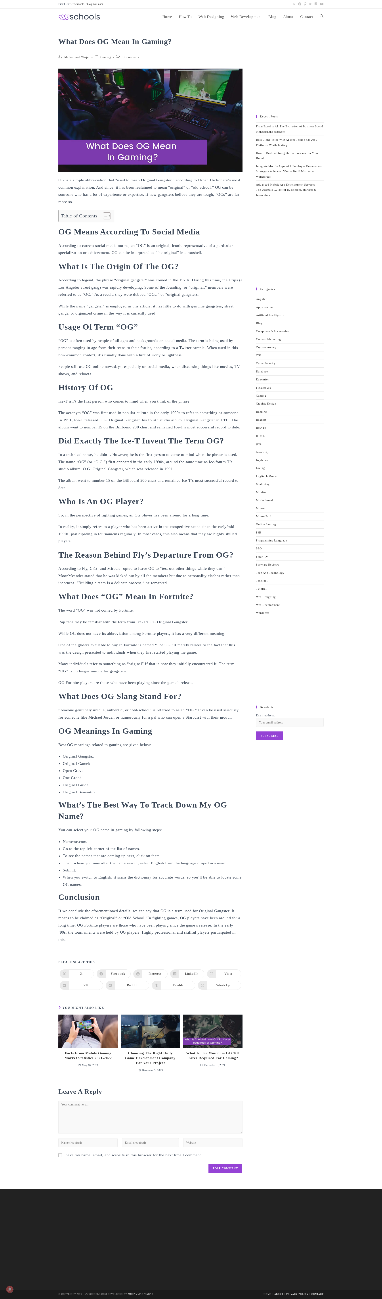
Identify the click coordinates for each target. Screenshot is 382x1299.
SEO (259, 548)
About (278, 1294)
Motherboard (264, 500)
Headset (261, 419)
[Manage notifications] (9, 1289)
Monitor (261, 492)
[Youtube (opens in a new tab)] (321, 4)
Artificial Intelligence (270, 315)
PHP (259, 532)
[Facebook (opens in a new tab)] (300, 4)
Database (262, 371)
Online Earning (266, 524)
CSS (259, 355)
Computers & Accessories (272, 331)
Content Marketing (268, 339)
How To (261, 427)
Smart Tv (262, 556)
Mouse (260, 508)
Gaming (105, 57)
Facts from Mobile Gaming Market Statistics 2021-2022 (88, 1055)
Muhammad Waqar (77, 57)
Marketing (263, 484)
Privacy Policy (297, 1294)
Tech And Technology (270, 572)
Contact (317, 1294)
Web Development (268, 604)
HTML (260, 435)
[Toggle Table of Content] (105, 216)
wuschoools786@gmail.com (87, 4)
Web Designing (266, 597)
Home (267, 1294)
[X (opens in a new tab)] (294, 4)
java (259, 443)
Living (260, 468)
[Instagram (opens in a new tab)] (310, 4)
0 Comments (130, 57)
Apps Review (264, 307)
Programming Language (271, 540)
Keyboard (262, 460)
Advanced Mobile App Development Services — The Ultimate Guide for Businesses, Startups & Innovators (287, 190)
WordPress (262, 612)
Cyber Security (265, 363)
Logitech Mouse (266, 476)
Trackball (262, 580)
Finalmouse (263, 387)
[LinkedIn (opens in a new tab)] (316, 4)
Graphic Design (266, 403)
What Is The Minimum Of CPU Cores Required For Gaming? (212, 1055)
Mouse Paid (263, 516)
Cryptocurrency (266, 347)
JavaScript (262, 452)
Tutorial (261, 588)
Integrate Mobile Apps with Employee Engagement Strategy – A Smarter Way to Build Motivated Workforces (289, 171)
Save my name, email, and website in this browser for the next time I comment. (133, 1155)
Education (262, 379)
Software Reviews (267, 564)
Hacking (261, 411)
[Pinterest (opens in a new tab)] (305, 4)
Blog (259, 323)
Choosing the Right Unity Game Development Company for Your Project (150, 1058)
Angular (261, 299)
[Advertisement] (290, 73)
